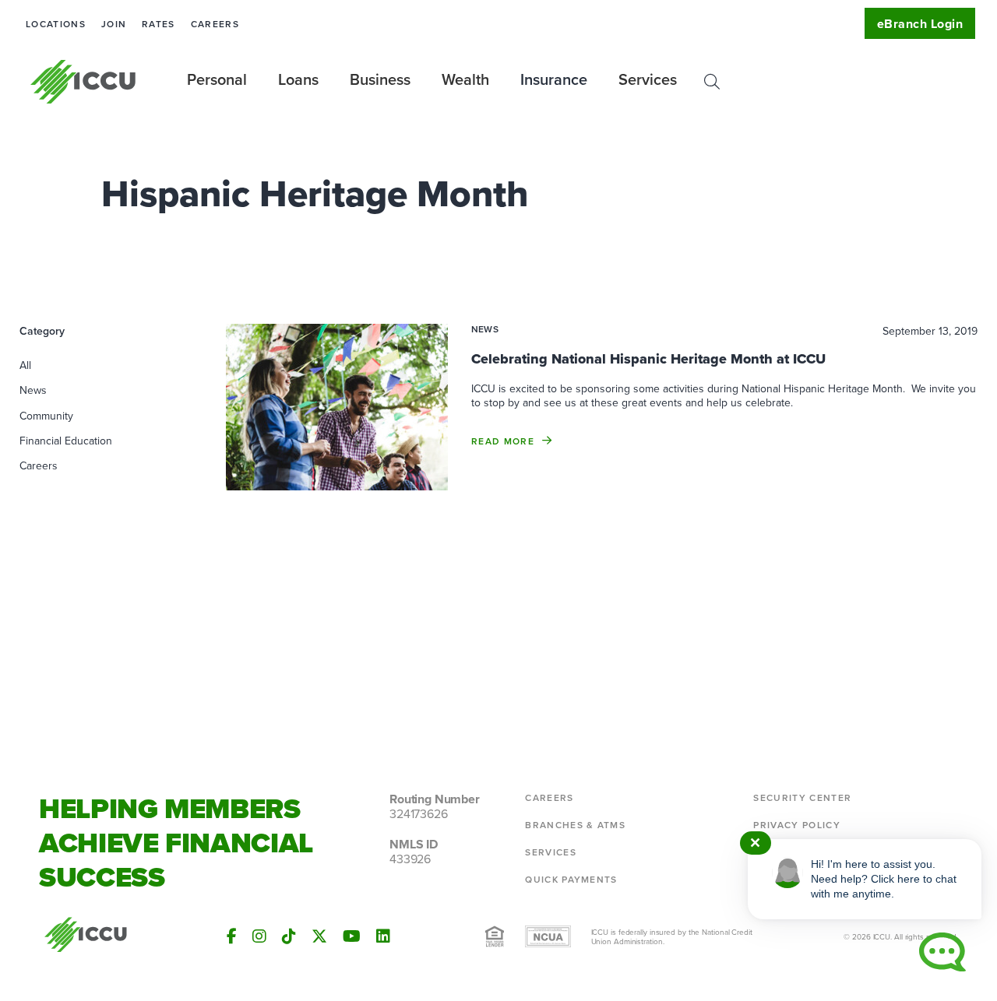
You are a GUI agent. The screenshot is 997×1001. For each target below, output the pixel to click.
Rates (158, 23)
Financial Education (65, 440)
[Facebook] (232, 936)
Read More (502, 440)
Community (46, 415)
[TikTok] (289, 936)
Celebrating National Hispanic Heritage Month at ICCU (648, 359)
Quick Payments (571, 879)
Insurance (553, 79)
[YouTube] (351, 936)
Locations (56, 23)
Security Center (802, 797)
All (25, 365)
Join (113, 23)
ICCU (83, 81)
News (33, 390)
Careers (215, 23)
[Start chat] (942, 951)
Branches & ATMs (575, 824)
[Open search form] (711, 81)
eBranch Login (920, 24)
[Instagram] (259, 936)
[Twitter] (319, 936)
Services (550, 852)
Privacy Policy (796, 824)
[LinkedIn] (383, 936)
